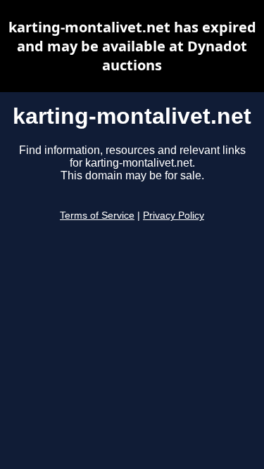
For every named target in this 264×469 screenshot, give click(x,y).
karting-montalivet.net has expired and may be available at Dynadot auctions (132, 46)
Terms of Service (97, 215)
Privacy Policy (173, 215)
